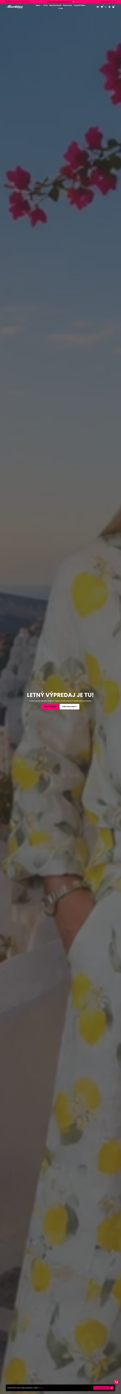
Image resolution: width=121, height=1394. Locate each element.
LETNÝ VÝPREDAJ (51, 707)
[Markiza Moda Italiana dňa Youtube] (11, 2)
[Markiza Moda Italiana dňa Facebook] (6, 2)
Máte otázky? (105, 2)
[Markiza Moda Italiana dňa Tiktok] (18, 2)
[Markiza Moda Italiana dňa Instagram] (9, 2)
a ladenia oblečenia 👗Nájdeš (61, 2)
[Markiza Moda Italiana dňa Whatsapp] (13, 2)
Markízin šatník (55, 5)
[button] (116, 1382)
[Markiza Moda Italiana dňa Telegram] (15, 2)
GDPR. (41, 1388)
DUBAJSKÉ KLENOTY (70, 707)
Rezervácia (67, 5)
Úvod (45, 5)
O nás (60, 8)
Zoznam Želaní (79, 5)
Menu (39, 5)
